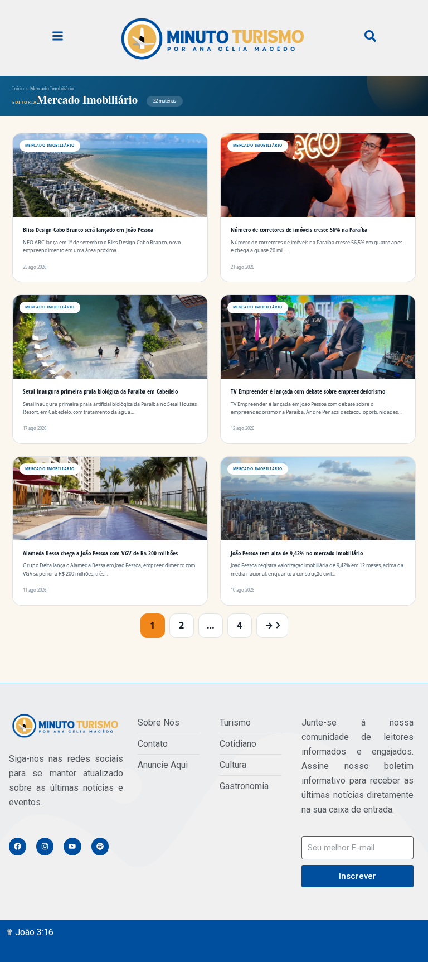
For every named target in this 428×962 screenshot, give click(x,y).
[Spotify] (100, 846)
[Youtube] (72, 846)
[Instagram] (45, 846)
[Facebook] (17, 846)
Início (18, 88)
